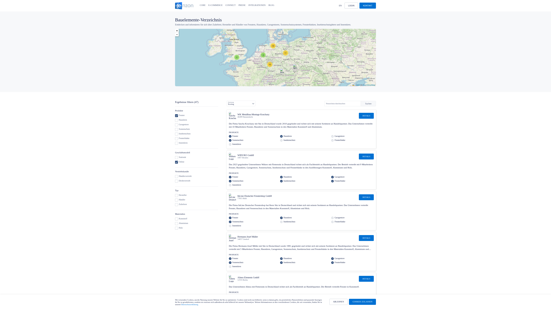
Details (366, 116)
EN (340, 6)
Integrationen (257, 5)
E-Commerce (215, 5)
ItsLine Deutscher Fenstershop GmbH (254, 196)
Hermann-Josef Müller (247, 237)
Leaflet (357, 85)
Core (202, 5)
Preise (242, 5)
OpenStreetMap (369, 85)
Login (351, 5)
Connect (230, 5)
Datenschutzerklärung (189, 304)
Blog (271, 5)
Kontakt (367, 5)
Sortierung (231, 102)
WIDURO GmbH (245, 155)
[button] (237, 57)
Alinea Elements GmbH (248, 277)
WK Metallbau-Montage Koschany (253, 114)
